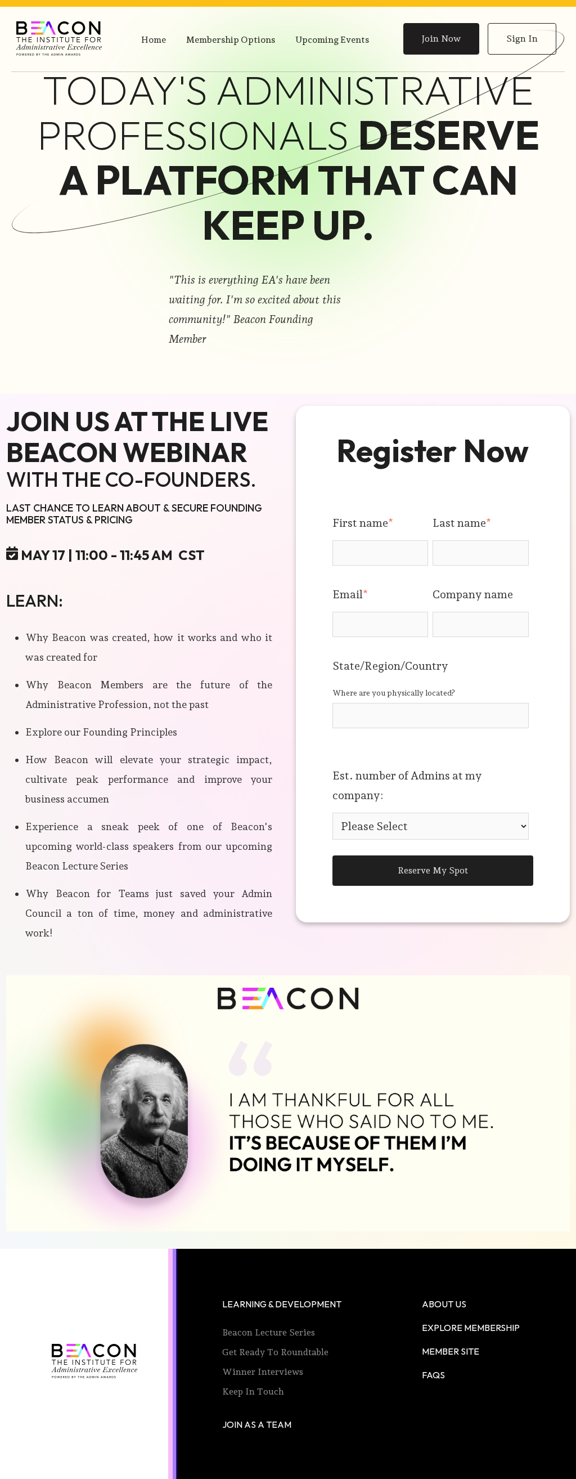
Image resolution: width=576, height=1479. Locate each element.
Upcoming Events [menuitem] (332, 39)
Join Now (441, 38)
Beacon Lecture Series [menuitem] (268, 1332)
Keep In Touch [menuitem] (253, 1391)
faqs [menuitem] (433, 1375)
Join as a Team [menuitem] (256, 1424)
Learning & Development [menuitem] (281, 1304)
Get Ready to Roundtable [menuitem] (275, 1352)
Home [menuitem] (153, 39)
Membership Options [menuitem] (230, 39)
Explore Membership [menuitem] (471, 1327)
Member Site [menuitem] (450, 1351)
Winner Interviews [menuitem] (262, 1371)
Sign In (522, 38)
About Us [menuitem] (444, 1304)
